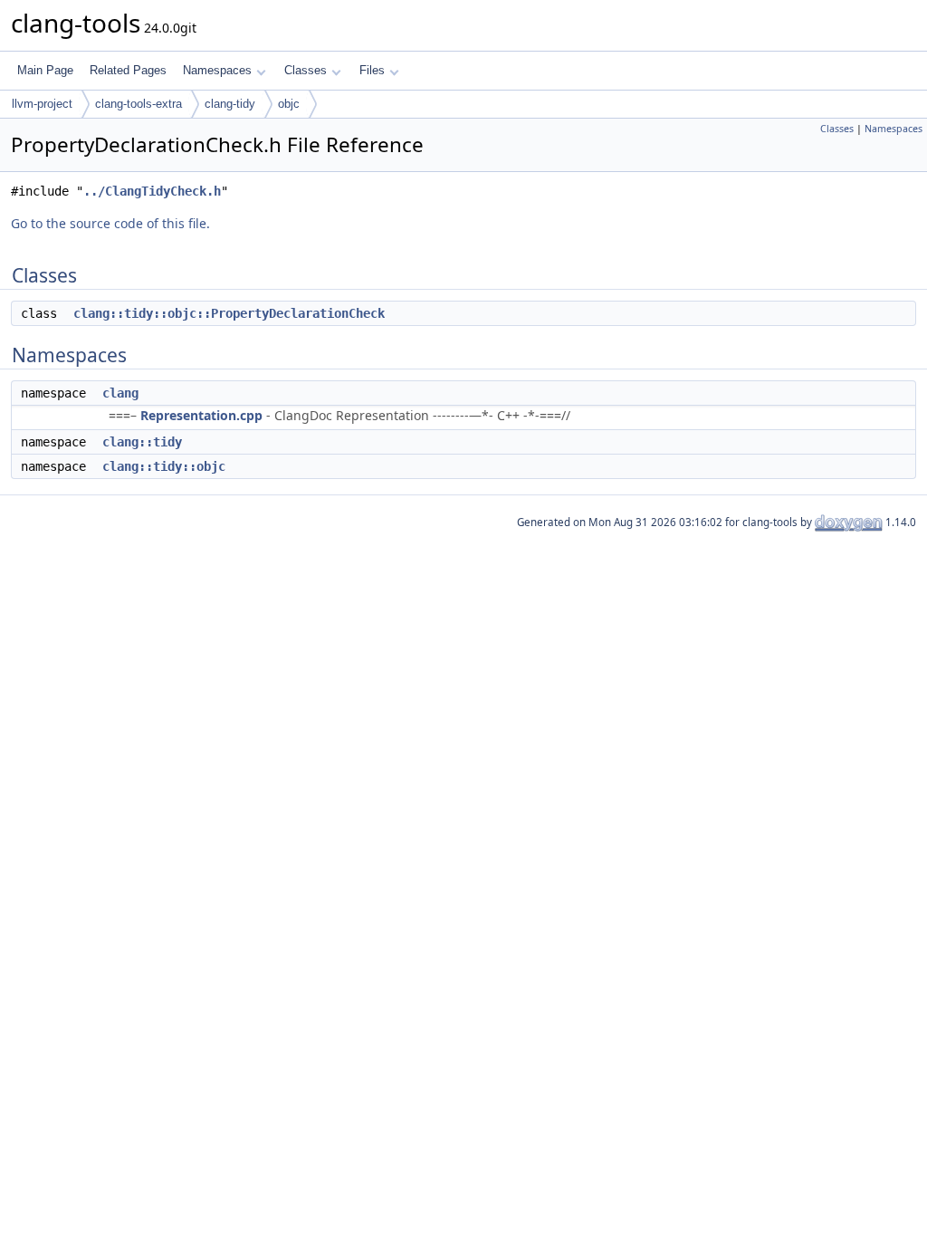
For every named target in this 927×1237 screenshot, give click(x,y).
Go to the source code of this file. (110, 223)
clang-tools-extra (138, 103)
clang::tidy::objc (163, 466)
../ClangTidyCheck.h (152, 191)
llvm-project (42, 103)
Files (372, 70)
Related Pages (128, 70)
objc (289, 103)
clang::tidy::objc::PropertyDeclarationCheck (229, 313)
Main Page (45, 70)
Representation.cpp (201, 415)
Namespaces (217, 70)
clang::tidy (142, 442)
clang (120, 393)
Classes (305, 70)
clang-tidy (230, 103)
